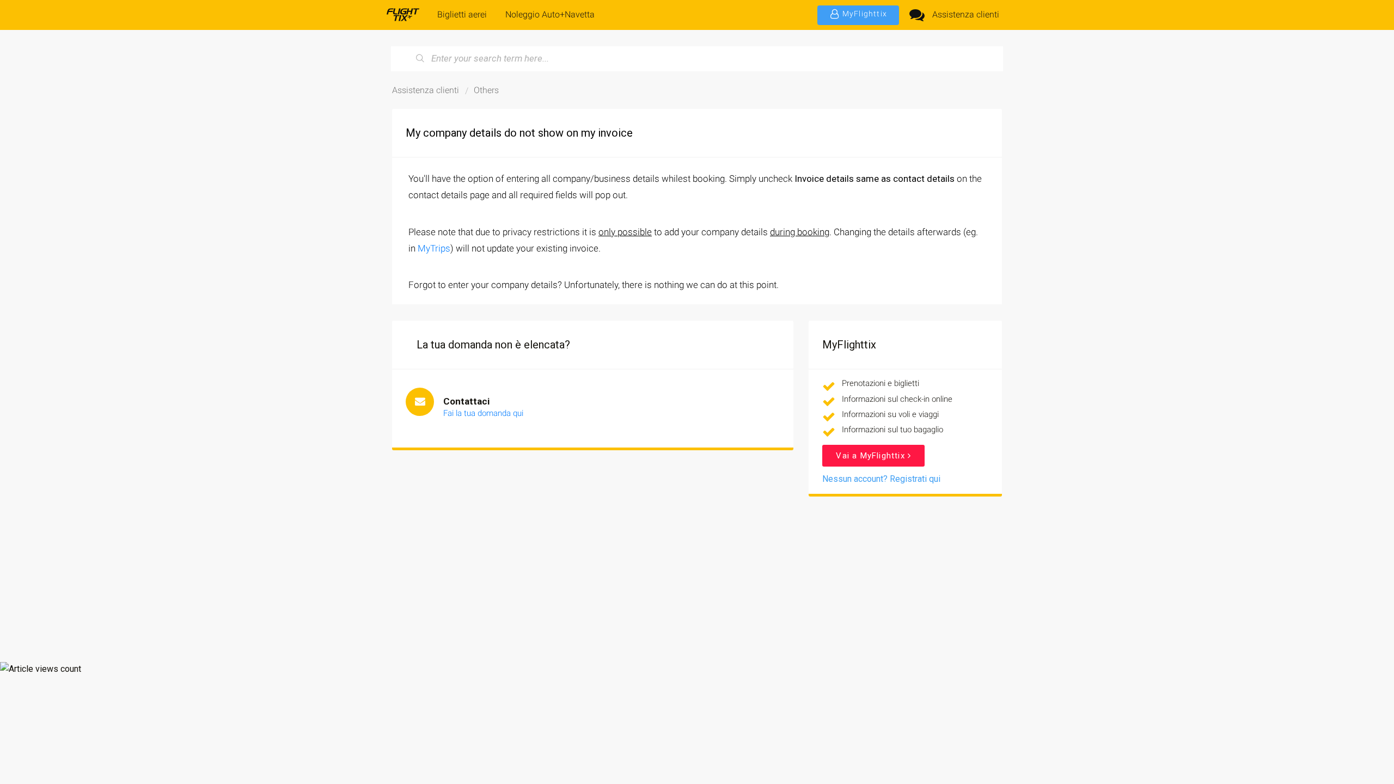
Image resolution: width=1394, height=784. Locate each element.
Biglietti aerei (462, 14)
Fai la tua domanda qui (483, 413)
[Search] (420, 59)
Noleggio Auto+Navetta (550, 14)
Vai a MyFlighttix (872, 456)
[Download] (677, 252)
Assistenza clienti (965, 14)
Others (486, 90)
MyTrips (434, 248)
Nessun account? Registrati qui (881, 479)
